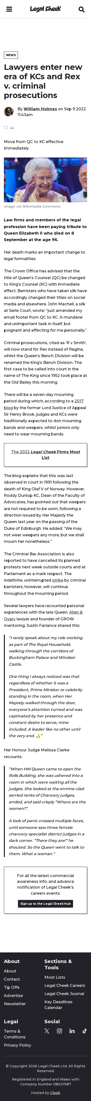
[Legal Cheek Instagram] (59, 1031)
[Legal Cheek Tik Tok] (84, 1031)
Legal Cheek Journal (64, 993)
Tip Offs (12, 987)
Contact (12, 979)
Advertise (13, 995)
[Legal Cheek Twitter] (46, 1031)
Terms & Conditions (14, 1034)
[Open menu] (9, 9)
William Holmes (40, 108)
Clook (55, 1093)
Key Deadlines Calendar (58, 1005)
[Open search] (81, 9)
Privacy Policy (17, 1045)
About (10, 971)
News (11, 55)
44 (12, 128)
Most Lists (54, 977)
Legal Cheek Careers (64, 985)
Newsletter (15, 1004)
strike (57, 580)
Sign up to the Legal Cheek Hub (45, 903)
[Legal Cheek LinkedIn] (72, 1031)
